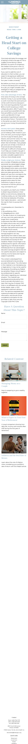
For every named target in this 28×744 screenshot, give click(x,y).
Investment (14, 740)
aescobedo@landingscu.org (14, 732)
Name (3, 313)
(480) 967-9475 (16, 721)
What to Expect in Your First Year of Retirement (13, 418)
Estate (14, 741)
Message (4, 331)
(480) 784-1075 (16, 720)
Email (3, 322)
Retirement (14, 738)
